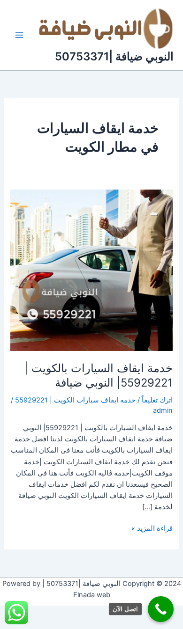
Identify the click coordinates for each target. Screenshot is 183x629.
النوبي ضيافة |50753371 (114, 56)
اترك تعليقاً (157, 400)
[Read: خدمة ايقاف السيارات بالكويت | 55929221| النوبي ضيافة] (91, 269)
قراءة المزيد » (152, 528)
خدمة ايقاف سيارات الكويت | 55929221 (75, 400)
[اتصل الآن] (161, 609)
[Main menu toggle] (19, 35)
